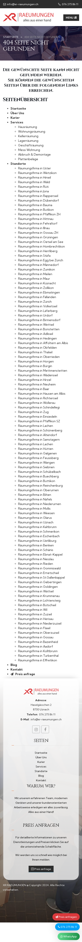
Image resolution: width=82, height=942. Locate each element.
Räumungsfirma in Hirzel (34, 380)
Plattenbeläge (28, 159)
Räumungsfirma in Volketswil (37, 306)
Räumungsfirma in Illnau (34, 228)
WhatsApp (70, 936)
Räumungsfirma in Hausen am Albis (41, 393)
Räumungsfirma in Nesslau (36, 559)
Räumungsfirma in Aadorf (35, 646)
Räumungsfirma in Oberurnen (38, 490)
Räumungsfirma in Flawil (34, 628)
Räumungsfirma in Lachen (35, 426)
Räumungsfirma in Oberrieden (39, 357)
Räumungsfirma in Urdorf (35, 315)
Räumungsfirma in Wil (32, 610)
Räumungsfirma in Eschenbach (39, 536)
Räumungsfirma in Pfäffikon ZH (39, 214)
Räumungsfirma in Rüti (33, 187)
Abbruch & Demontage (34, 154)
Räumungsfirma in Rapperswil (38, 196)
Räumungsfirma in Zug (33, 412)
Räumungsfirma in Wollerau (36, 403)
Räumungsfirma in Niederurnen (39, 504)
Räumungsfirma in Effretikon (37, 660)
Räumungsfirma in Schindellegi (39, 407)
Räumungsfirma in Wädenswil (38, 375)
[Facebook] (45, 729)
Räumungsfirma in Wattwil (36, 591)
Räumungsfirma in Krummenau (39, 596)
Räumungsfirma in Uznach (35, 522)
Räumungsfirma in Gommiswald (39, 568)
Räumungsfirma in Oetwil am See (40, 242)
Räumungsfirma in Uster (34, 168)
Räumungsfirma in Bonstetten (38, 329)
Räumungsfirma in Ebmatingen (39, 292)
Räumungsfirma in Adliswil (35, 334)
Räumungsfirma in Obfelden (37, 347)
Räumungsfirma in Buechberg (38, 476)
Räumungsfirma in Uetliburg (37, 541)
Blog (13, 665)
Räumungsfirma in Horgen (36, 361)
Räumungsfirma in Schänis (35, 550)
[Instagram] (36, 729)
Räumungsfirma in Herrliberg (37, 251)
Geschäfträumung (30, 145)
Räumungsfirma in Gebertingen (40, 582)
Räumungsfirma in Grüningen (38, 237)
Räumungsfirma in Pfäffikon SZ (39, 421)
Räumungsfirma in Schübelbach (39, 472)
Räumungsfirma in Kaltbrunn (37, 527)
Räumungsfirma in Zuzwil (35, 614)
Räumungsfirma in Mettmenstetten (42, 370)
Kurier (15, 118)
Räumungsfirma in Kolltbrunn (38, 651)
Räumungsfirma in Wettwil (36, 324)
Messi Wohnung (29, 150)
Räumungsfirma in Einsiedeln (37, 416)
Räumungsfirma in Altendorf (37, 435)
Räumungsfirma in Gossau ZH (38, 232)
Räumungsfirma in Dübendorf (38, 200)
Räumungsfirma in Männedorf (38, 265)
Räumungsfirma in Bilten (34, 495)
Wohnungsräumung (31, 131)
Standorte (18, 164)
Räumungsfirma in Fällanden (37, 297)
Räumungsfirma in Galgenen (37, 453)
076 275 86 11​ (69, 4)
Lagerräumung (28, 141)
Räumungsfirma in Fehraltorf (37, 223)
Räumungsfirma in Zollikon (36, 288)
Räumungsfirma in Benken (36, 545)
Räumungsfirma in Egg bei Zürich (40, 260)
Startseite (18, 108)
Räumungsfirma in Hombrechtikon (41, 246)
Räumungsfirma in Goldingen (38, 587)
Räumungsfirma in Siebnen (36, 467)
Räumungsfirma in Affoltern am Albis (43, 343)
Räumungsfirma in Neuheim (37, 384)
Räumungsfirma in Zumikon (36, 269)
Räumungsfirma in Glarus (35, 518)
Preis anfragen (67, 917)
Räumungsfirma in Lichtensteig (39, 600)
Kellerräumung (28, 136)
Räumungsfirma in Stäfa (34, 255)
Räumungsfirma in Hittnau (35, 219)
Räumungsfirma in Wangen (36, 462)
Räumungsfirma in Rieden (35, 564)
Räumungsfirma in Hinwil (34, 177)
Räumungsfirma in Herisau (35, 619)
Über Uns (17, 113)
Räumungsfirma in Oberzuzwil (38, 633)
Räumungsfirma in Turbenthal (38, 656)
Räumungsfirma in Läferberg (37, 311)
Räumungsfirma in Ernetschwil (38, 573)
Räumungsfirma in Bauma (35, 205)
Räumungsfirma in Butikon (36, 210)
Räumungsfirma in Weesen (36, 513)
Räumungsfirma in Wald (34, 182)
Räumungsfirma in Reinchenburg (40, 485)
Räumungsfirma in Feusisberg (38, 458)
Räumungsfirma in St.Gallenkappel (41, 577)
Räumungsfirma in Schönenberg (40, 430)
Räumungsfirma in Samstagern (39, 439)
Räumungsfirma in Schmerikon (38, 531)
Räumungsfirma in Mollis (34, 508)
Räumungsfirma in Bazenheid (38, 642)
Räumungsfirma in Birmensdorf (39, 320)
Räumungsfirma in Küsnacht (37, 283)
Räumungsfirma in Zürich (35, 301)
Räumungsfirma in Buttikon (36, 481)
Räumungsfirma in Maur (34, 278)
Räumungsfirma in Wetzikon (37, 173)
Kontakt (16, 669)
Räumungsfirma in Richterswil (38, 398)
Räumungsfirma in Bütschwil (37, 605)
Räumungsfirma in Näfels (35, 499)
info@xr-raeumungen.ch (22, 4)
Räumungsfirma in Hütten (35, 449)
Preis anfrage (24, 674)
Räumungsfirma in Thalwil (35, 352)
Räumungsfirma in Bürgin (35, 366)
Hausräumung (27, 127)
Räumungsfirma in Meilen (35, 274)
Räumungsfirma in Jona (33, 191)
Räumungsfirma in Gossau (35, 637)
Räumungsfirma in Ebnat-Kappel (40, 554)
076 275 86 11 (68, 927)
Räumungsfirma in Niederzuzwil (39, 623)
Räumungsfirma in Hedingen (37, 338)
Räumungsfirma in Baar (33, 389)
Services (16, 122)
